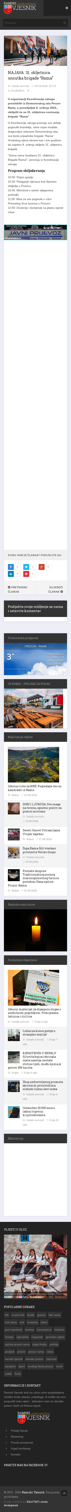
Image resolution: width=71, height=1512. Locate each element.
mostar (9, 1337)
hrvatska (32, 1322)
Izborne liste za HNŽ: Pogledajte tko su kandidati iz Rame (34, 788)
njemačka (23, 1337)
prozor (21, 1351)
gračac (41, 1315)
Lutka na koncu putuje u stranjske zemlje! (39, 1032)
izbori (44, 1322)
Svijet (15, 1072)
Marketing (17, 1436)
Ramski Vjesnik (33, 1492)
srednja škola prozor (40, 1366)
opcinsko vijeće (55, 1337)
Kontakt (15, 1454)
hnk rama (11, 1322)
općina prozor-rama (17, 1344)
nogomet (37, 1337)
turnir (59, 1366)
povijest (9, 1351)
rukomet (51, 1359)
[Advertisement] (35, 397)
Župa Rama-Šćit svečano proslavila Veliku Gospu (39, 850)
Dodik (30, 1315)
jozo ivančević (13, 1329)
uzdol (8, 1373)
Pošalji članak (19, 1430)
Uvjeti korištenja (21, 1448)
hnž (22, 1322)
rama (50, 1351)
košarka (59, 1329)
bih (7, 1315)
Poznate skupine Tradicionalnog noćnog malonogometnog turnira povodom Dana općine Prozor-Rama (33, 878)
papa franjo (40, 1344)
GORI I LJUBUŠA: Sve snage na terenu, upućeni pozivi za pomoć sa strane (42, 807)
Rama (15, 795)
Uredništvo (17, 90)
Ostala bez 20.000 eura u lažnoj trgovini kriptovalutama (39, 1111)
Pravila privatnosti (22, 1442)
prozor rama (36, 1351)
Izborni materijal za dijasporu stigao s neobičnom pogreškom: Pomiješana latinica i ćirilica (34, 1012)
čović (18, 1373)
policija (54, 1344)
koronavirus (44, 1329)
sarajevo (10, 1366)
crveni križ (18, 1315)
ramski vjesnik (13, 1359)
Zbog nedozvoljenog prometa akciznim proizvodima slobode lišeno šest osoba (43, 1085)
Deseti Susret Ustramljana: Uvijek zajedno (41, 832)
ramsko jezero (34, 1359)
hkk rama (54, 1315)
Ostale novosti (21, 86)
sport (22, 1366)
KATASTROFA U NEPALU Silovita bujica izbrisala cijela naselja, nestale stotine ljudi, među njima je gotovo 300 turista (34, 1060)
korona (29, 1329)
